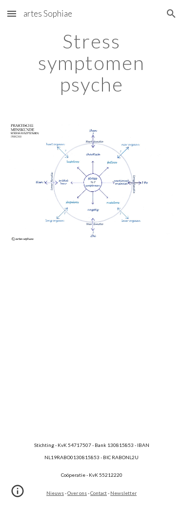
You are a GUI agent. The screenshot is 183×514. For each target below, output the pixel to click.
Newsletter (123, 493)
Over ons (77, 493)
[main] (91, 62)
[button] (11, 13)
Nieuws (55, 493)
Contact (98, 493)
